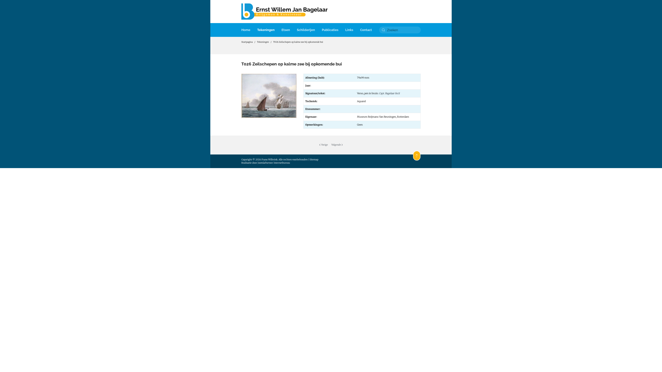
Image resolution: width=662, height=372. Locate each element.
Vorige (324, 144)
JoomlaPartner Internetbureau (274, 162)
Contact (366, 30)
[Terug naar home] (284, 11)
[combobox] (400, 30)
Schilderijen (306, 30)
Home (245, 30)
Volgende (336, 144)
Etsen (286, 30)
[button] (416, 156)
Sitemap (313, 159)
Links (349, 30)
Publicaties (330, 30)
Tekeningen (266, 30)
